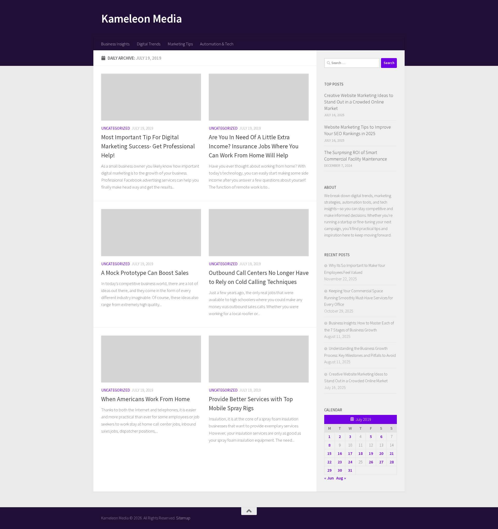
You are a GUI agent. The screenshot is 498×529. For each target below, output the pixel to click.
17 (350, 453)
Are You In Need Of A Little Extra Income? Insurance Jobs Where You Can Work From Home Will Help (254, 146)
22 (329, 461)
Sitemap (183, 517)
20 (381, 453)
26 (371, 461)
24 (350, 461)
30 (340, 470)
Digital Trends (148, 44)
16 (340, 453)
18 (360, 453)
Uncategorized (115, 128)
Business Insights (115, 44)
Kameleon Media (141, 18)
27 (381, 461)
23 (340, 461)
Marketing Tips (180, 44)
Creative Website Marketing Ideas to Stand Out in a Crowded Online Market (358, 101)
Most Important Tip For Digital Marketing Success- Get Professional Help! (148, 146)
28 (392, 461)
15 (329, 453)
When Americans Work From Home (145, 399)
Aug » (341, 478)
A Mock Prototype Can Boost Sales (145, 272)
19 (371, 453)
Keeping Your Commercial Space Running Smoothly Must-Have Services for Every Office (358, 297)
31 (350, 470)
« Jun (329, 478)
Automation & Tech (216, 44)
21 (392, 453)
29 (329, 470)
